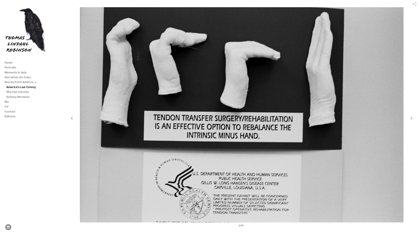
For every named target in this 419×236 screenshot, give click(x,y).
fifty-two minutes (17, 92)
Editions (10, 116)
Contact (10, 111)
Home (9, 63)
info (241, 225)
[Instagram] (8, 227)
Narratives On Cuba (18, 77)
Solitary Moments (18, 97)
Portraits (10, 67)
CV (7, 106)
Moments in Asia (16, 72)
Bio (7, 102)
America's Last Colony (21, 87)
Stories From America (19, 82)
